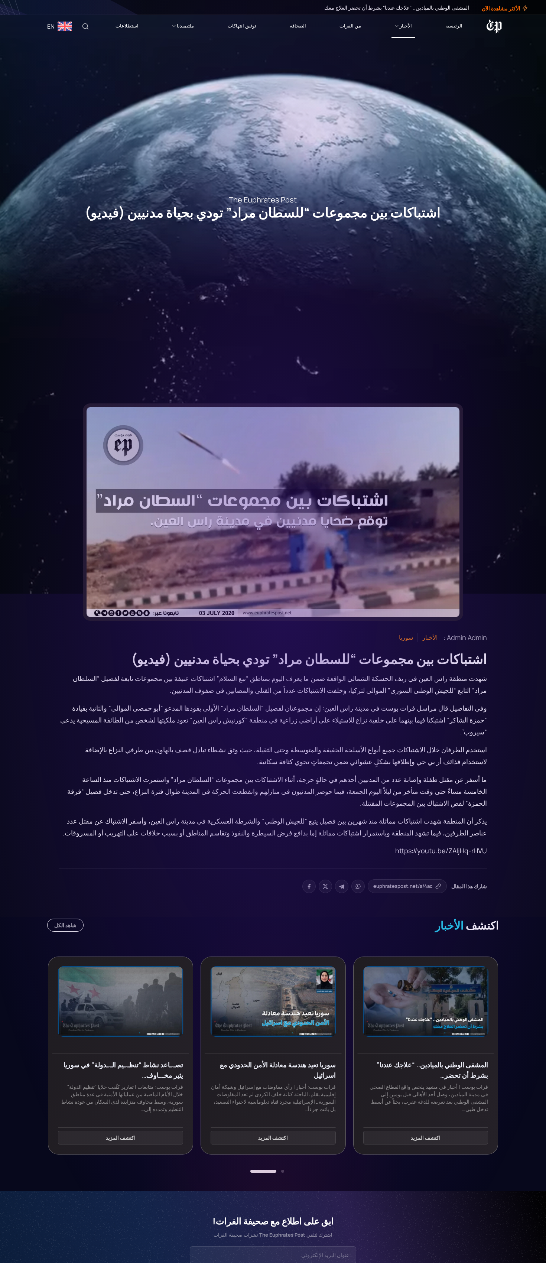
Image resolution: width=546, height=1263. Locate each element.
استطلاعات (127, 25)
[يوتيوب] (18, 7)
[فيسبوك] (34, 7)
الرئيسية (453, 25)
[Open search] (85, 26)
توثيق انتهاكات (242, 25)
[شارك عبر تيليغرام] (341, 886)
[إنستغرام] (24, 7)
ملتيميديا (185, 25)
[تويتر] (29, 7)
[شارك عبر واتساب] (358, 886)
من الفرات (350, 25)
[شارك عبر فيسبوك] (309, 886)
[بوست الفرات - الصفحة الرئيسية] (494, 26)
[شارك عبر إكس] (325, 886)
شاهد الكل (65, 925)
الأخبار (406, 25)
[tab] (282, 1171)
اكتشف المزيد (426, 1138)
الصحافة (298, 25)
